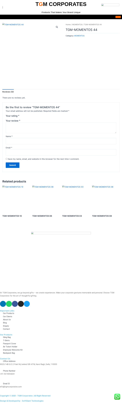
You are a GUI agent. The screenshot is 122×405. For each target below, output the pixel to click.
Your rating (12, 115)
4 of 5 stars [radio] (30, 116)
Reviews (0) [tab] (8, 92)
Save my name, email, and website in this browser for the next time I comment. (43, 159)
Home (68, 24)
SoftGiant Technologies (32, 401)
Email (9, 147)
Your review (13, 120)
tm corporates (61, 4)
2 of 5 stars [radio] (24, 116)
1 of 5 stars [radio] (21, 116)
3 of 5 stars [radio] (27, 116)
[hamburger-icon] (118, 17)
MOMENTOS (77, 24)
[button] (57, 27)
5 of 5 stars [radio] (33, 116)
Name (9, 136)
